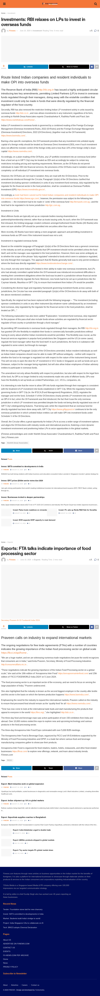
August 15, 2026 (20, 523)
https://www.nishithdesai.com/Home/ (18, 120)
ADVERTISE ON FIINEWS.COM (16, 944)
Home (3, 13)
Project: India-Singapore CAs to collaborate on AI (23, 923)
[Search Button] (95, 4)
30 (28, 833)
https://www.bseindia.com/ (13, 136)
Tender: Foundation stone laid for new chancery (22, 909)
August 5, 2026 (19, 833)
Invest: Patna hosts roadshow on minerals (30, 510)
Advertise (14, 985)
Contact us (35, 985)
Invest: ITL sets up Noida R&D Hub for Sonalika (78, 510)
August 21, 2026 (17, 484)
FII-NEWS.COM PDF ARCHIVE (16, 955)
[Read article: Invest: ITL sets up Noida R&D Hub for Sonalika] (52, 512)
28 (75, 513)
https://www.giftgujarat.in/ (63, 409)
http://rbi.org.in (46, 89)
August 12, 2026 (17, 820)
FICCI (9, 760)
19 (30, 500)
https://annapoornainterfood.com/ (73, 673)
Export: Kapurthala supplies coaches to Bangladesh (23, 817)
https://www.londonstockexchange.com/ (54, 263)
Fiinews (12, 31)
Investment (11, 13)
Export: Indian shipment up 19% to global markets (22, 800)
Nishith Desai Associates (17, 443)
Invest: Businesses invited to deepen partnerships (22, 497)
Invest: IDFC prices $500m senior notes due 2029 (22, 480)
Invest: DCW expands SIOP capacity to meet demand (34, 520)
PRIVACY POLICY (10, 967)
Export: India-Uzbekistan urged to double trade (32, 830)
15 (30, 469)
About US (7, 940)
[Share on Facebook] (92, 67)
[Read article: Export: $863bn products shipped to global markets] (6, 842)
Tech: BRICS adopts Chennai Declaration (20, 927)
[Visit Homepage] (50, 4)
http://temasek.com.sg (80, 202)
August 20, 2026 (17, 500)
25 (29, 513)
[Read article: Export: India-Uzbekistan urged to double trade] (6, 832)
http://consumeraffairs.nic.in (13, 664)
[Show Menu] (4, 4)
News (5, 963)
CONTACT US (9, 948)
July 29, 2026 (18, 853)
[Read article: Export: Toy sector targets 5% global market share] (6, 852)
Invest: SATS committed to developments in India (22, 466)
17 (30, 484)
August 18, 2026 (20, 513)
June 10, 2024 (25, 31)
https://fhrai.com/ (19, 751)
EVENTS (6, 951)
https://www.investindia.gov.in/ (31, 189)
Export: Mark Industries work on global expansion (22, 783)
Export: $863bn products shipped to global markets (33, 840)
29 (30, 787)
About (5, 985)
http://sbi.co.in (22, 113)
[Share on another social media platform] (97, 67)
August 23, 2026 (17, 469)
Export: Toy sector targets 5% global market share (33, 850)
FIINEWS (12, 990)
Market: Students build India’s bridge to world (21, 918)
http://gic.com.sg (52, 205)
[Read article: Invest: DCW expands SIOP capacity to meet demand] (6, 522)
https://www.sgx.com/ (29, 198)
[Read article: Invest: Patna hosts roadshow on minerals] (6, 512)
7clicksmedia (39, 990)
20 (30, 820)
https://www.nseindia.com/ (20, 151)
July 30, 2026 (18, 843)
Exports (10, 542)
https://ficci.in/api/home (14, 652)
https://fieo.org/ (37, 712)
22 (29, 523)
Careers (25, 985)
